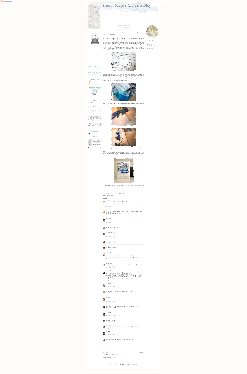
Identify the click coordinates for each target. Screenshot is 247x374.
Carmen (107, 218)
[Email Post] (116, 193)
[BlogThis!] (120, 193)
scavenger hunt (95, 124)
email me (95, 33)
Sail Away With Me (111, 195)
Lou (106, 200)
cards (89, 120)
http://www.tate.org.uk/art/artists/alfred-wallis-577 (117, 76)
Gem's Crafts (108, 297)
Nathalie (107, 263)
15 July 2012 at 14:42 (110, 249)
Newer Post (105, 352)
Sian (109, 193)
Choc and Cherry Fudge (94, 105)
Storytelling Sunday (151, 45)
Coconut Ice (91, 102)
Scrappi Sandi (109, 318)
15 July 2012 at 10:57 (110, 206)
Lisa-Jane (108, 312)
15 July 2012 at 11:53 (110, 222)
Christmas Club (91, 111)
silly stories (92, 125)
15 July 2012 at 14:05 (110, 236)
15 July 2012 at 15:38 (110, 259)
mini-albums (98, 123)
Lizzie (107, 270)
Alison (107, 290)
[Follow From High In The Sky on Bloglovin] (91, 76)
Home (123, 352)
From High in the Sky (113, 364)
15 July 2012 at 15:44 (110, 267)
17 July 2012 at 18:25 (110, 334)
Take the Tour (150, 44)
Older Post (141, 352)
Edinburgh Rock (92, 103)
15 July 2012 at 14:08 (110, 242)
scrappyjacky (108, 246)
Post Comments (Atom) (113, 354)
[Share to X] (121, 193)
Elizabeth (108, 283)
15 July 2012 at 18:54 (110, 286)
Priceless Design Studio (132, 364)
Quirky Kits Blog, (133, 38)
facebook (95, 37)
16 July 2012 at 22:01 (110, 328)
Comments (92, 83)
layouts (90, 123)
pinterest (95, 35)
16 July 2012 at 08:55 (110, 301)
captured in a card (96, 119)
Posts (91, 81)
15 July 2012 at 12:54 (110, 228)
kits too (121, 186)
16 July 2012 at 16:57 (110, 321)
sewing (100, 124)
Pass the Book (150, 48)
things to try (97, 126)
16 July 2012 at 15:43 (110, 315)
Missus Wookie (109, 338)
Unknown (107, 209)
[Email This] (118, 193)
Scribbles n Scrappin (115, 39)
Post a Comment (107, 343)
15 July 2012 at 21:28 (110, 294)
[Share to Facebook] (122, 193)
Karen (107, 331)
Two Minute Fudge (92, 106)
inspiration (90, 121)
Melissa (107, 239)
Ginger (107, 252)
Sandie (107, 325)
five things (98, 120)
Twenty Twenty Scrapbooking (94, 118)
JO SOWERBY (108, 232)
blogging (90, 119)
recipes (89, 124)
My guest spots (96, 114)
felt (93, 120)
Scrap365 (93, 116)
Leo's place (110, 186)
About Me (148, 43)
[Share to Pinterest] (123, 193)
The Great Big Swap (96, 117)
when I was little (92, 127)
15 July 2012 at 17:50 (110, 280)
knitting (99, 121)
